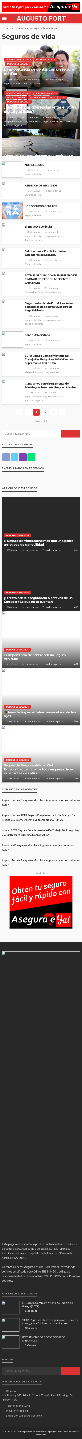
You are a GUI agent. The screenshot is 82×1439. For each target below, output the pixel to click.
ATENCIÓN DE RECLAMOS (41, 185)
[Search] (77, 18)
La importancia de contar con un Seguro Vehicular (35, 657)
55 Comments (51, 368)
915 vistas (32, 170)
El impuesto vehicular (38, 226)
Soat (62, 97)
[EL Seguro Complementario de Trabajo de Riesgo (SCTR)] (10, 1307)
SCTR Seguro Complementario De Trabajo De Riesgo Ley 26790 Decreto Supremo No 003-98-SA (49, 359)
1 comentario (51, 315)
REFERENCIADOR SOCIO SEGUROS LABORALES (43, 1339)
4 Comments (51, 392)
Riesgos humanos (46, 93)
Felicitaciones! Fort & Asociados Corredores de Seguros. (45, 253)
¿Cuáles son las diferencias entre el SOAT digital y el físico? (40, 109)
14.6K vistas (33, 368)
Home (5, 28)
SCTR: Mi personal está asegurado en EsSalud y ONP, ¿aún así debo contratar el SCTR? (50, 1321)
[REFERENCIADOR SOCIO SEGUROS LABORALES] (10, 1342)
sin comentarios (31, 79)
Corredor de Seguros (18, 59)
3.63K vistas (33, 231)
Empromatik (40, 1431)
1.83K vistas (33, 315)
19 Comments (51, 231)
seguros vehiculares (42, 97)
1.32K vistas (33, 260)
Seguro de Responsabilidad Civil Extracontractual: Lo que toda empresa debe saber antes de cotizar (38, 769)
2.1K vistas (12, 117)
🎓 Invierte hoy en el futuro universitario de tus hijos (40, 714)
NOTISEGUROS (34, 164)
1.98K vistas (12, 721)
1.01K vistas (33, 211)
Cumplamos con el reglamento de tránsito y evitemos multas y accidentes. (51, 385)
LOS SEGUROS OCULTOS (41, 206)
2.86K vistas (33, 340)
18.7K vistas (33, 287)
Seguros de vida (45, 59)
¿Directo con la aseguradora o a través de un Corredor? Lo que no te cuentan (38, 600)
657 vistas (11, 550)
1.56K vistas (12, 778)
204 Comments (52, 287)
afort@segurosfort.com (28, 1415)
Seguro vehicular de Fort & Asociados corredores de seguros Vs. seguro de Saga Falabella (49, 307)
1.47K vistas (12, 79)
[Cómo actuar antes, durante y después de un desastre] (41, 146)
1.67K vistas (33, 190)
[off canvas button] (4, 18)
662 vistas (11, 664)
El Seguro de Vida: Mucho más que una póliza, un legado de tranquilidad (39, 543)
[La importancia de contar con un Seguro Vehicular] (41, 639)
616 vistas (11, 607)
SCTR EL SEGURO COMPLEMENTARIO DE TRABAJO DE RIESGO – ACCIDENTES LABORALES (51, 279)
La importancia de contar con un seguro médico (39, 71)
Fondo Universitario (37, 335)
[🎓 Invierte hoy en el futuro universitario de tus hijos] (41, 696)
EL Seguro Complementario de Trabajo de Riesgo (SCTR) (47, 1304)
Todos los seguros (18, 63)
